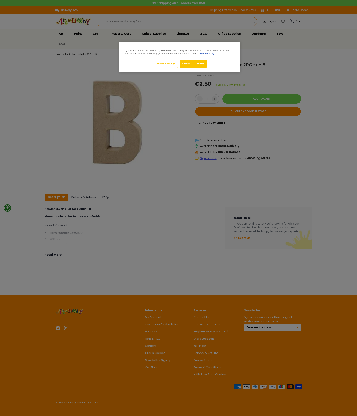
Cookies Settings (165, 63)
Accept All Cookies (193, 63)
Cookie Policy (206, 53)
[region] (179, 57)
